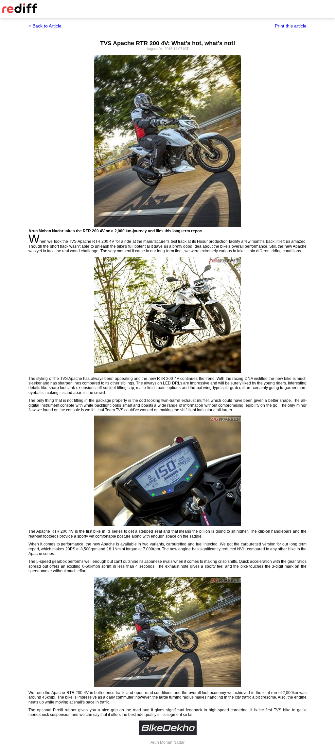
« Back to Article (45, 25)
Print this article (291, 25)
